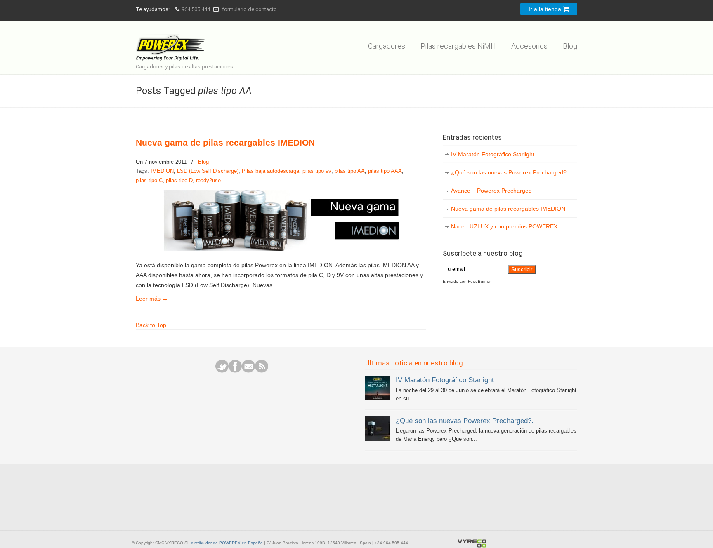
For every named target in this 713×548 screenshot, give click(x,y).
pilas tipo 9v (316, 171)
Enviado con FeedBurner (467, 281)
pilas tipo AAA (385, 171)
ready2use (208, 180)
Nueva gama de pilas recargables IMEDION (225, 142)
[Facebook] (235, 370)
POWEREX (172, 42)
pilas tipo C (149, 180)
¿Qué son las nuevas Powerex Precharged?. (509, 172)
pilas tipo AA (350, 171)
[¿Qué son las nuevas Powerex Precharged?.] (377, 439)
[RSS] (261, 370)
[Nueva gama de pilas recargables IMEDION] (281, 249)
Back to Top (151, 325)
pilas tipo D (179, 180)
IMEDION (162, 171)
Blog (203, 162)
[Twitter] (222, 370)
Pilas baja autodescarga (270, 171)
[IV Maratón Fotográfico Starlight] (377, 398)
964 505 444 (196, 9)
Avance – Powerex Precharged (491, 190)
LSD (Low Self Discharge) (207, 171)
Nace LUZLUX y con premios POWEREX (504, 226)
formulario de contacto (249, 9)
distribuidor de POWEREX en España (227, 543)
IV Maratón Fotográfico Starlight (492, 154)
